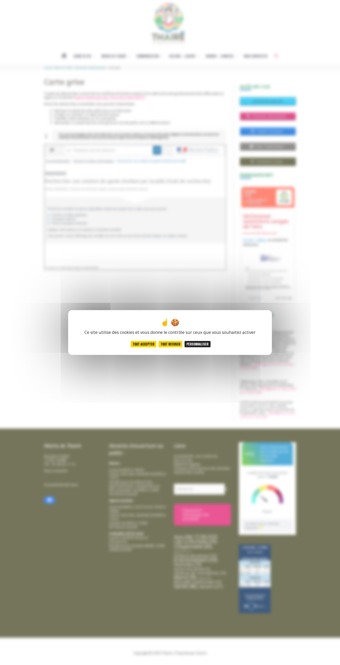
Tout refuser (170, 344)
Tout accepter (143, 344)
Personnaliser (198, 344)
